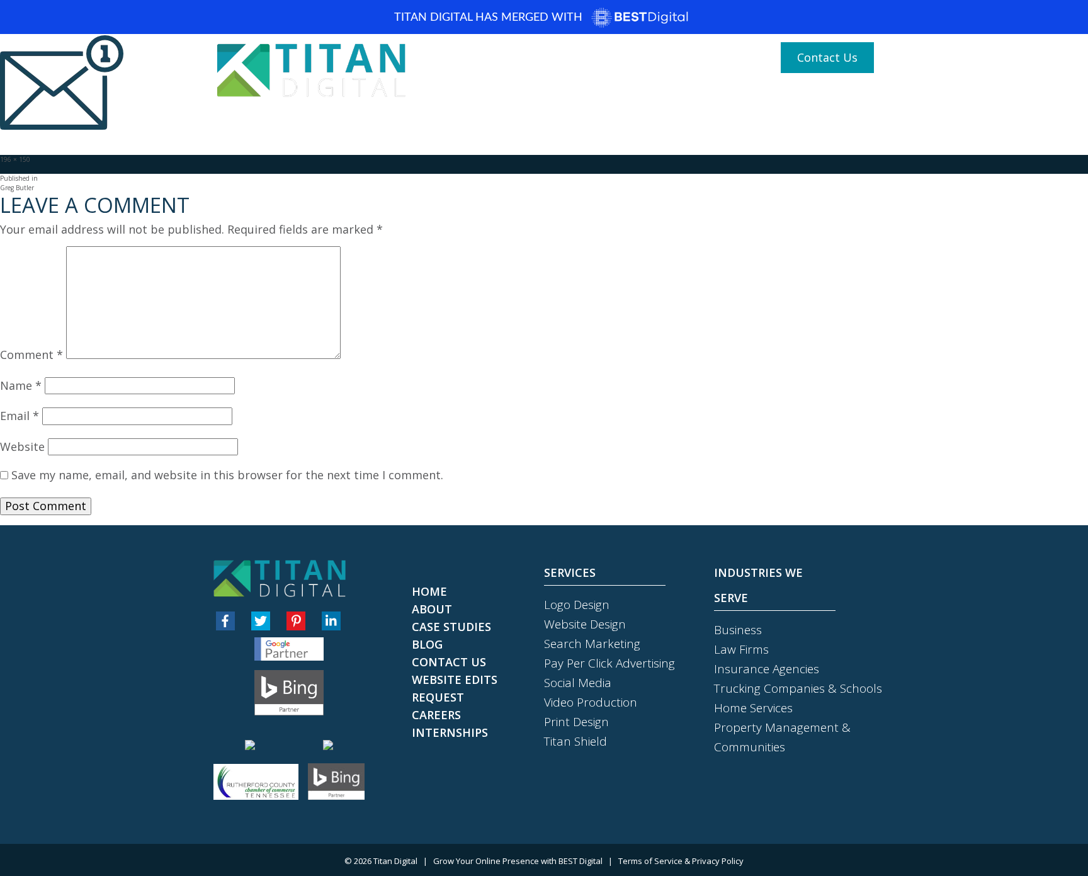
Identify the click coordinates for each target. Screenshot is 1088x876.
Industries (750, 95)
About (517, 95)
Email (19, 416)
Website (22, 447)
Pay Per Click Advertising (609, 663)
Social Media (577, 682)
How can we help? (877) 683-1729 (671, 58)
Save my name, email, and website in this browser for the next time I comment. (227, 475)
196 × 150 (15, 159)
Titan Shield (575, 741)
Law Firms (741, 649)
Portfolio (613, 95)
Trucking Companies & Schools (798, 688)
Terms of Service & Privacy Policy (681, 861)
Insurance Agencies (766, 669)
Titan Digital (395, 861)
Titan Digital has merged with (490, 17)
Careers (436, 714)
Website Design (585, 624)
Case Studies (832, 95)
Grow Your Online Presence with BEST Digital (518, 861)
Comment (31, 355)
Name (21, 386)
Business (738, 630)
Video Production (590, 702)
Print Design (576, 722)
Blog (562, 95)
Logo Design (576, 604)
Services (680, 95)
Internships (450, 732)
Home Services (753, 708)
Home (470, 95)
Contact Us (827, 57)
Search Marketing (592, 643)
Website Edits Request (454, 688)
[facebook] (225, 620)
